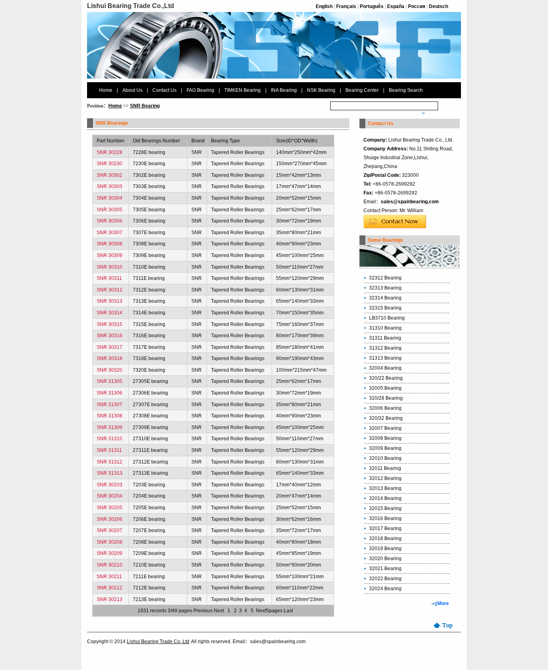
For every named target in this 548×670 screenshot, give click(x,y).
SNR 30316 (109, 335)
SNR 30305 (109, 210)
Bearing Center (362, 90)
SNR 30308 (109, 244)
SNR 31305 (109, 381)
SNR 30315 (109, 324)
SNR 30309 (109, 255)
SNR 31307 (109, 404)
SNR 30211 (109, 576)
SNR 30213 (109, 599)
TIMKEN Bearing (242, 90)
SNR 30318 (109, 358)
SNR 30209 (109, 553)
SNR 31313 (109, 473)
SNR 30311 (109, 278)
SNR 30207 (109, 530)
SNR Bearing (145, 106)
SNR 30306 (109, 221)
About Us (132, 90)
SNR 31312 (109, 462)
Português (372, 6)
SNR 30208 (109, 542)
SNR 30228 (109, 152)
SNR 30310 (109, 267)
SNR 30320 (109, 370)
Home (105, 90)
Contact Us (164, 90)
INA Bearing (284, 90)
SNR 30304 (109, 198)
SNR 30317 (109, 347)
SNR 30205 (109, 507)
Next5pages (269, 610)
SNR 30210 (109, 565)
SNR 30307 (109, 232)
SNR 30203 (109, 485)
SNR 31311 (109, 450)
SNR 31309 (109, 427)
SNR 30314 (109, 313)
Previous (203, 610)
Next (219, 610)
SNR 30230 (109, 163)
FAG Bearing (200, 90)
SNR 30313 (109, 301)
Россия (416, 6)
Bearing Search (406, 90)
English (324, 6)
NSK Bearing (321, 90)
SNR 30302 (109, 175)
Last (288, 610)
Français (346, 6)
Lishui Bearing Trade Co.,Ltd (158, 641)
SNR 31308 (109, 416)
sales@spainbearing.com (410, 201)
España (395, 6)
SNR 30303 (109, 186)
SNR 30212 (109, 588)
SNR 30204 (109, 496)
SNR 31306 (109, 393)
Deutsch (438, 6)
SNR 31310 (109, 438)
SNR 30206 (109, 519)
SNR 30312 (109, 290)
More (443, 603)
